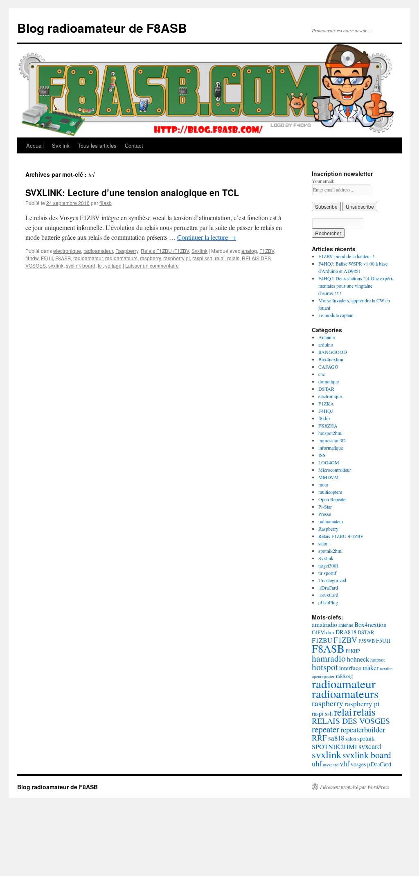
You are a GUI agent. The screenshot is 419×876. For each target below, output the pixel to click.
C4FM (318, 632)
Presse (324, 514)
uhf (317, 763)
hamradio (329, 658)
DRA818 (346, 632)
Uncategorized (332, 580)
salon (323, 543)
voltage (113, 265)
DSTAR (326, 388)
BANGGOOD (332, 352)
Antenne (326, 337)
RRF (319, 737)
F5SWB (366, 640)
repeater (325, 729)
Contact (134, 145)
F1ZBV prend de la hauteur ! (346, 256)
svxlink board (80, 265)
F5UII (47, 257)
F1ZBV (266, 250)
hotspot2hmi (330, 433)
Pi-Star (325, 506)
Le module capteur (336, 315)
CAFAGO (328, 366)
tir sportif (327, 573)
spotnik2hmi (330, 550)
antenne (345, 625)
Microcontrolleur (334, 469)
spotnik (365, 738)
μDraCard (328, 587)
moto (323, 484)
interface (350, 668)
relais (233, 257)
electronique (67, 250)
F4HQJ (325, 411)
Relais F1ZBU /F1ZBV (165, 250)
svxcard (369, 746)
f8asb (105, 202)
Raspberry (126, 250)
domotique (328, 381)
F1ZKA (326, 403)
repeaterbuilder (362, 729)
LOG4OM (328, 462)
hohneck (358, 659)
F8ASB (63, 257)
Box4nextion (330, 359)
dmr (330, 632)
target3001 (328, 565)
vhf (344, 763)
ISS (322, 455)
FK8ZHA (328, 425)
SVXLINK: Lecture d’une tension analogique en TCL (132, 192)
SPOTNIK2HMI (334, 746)
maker (370, 667)
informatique (330, 447)
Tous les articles (97, 145)
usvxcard (330, 765)
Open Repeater (332, 499)
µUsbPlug (328, 602)
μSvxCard (328, 595)
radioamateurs (121, 257)
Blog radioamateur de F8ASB (102, 27)
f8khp (324, 418)
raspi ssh (202, 257)
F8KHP (353, 651)
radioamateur (98, 250)
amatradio (324, 624)
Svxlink (61, 145)
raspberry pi (176, 257)
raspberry (150, 257)
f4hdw (31, 257)
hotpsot (377, 659)
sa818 (336, 738)
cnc (321, 374)
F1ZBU (322, 640)
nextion (386, 668)
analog (249, 250)
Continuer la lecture (206, 237)
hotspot (325, 667)
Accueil (35, 145)
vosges (358, 764)
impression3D (332, 440)
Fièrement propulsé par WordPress (354, 787)
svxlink (55, 265)
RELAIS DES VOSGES (351, 720)
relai (220, 257)
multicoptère (330, 492)
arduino (325, 344)
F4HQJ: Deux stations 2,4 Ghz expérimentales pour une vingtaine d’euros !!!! (356, 285)
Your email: (323, 181)
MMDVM (328, 477)
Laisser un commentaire (152, 265)
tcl (100, 265)
